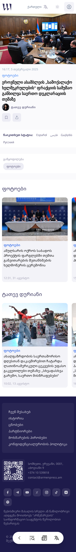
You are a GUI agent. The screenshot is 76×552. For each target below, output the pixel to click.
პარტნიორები (20, 431)
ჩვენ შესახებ (20, 412)
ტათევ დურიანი (22, 294)
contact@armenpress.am (45, 477)
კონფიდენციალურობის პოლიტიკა (38, 444)
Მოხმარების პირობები (28, 437)
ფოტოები (13, 166)
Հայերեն (66, 135)
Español (41, 135)
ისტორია (16, 418)
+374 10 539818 (38, 472)
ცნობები (16, 424)
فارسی (54, 135)
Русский (8, 142)
